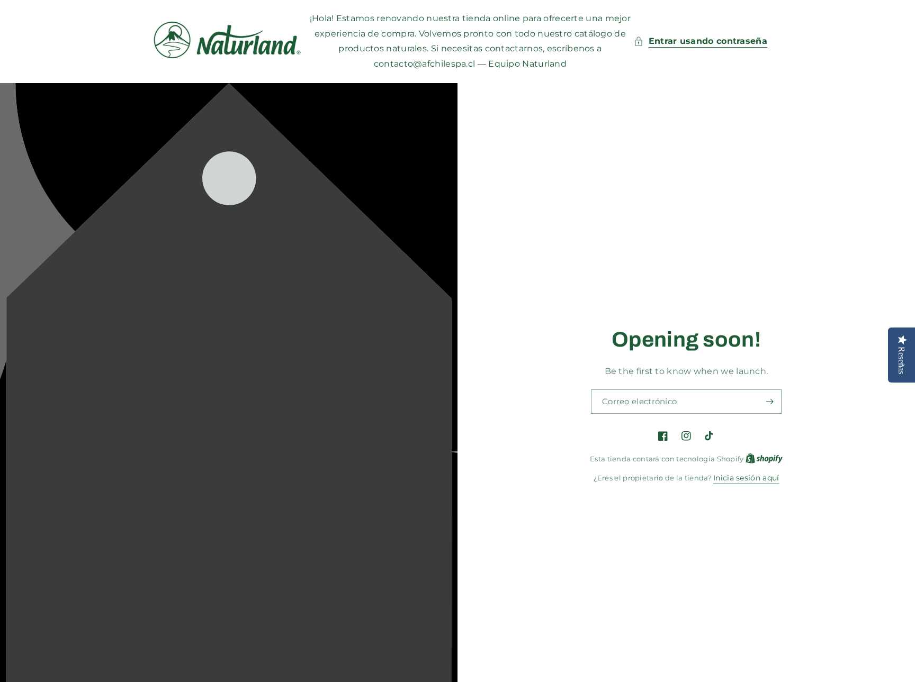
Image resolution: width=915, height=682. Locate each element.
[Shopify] (764, 458)
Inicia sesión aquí (746, 478)
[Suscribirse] (769, 401)
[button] (700, 41)
